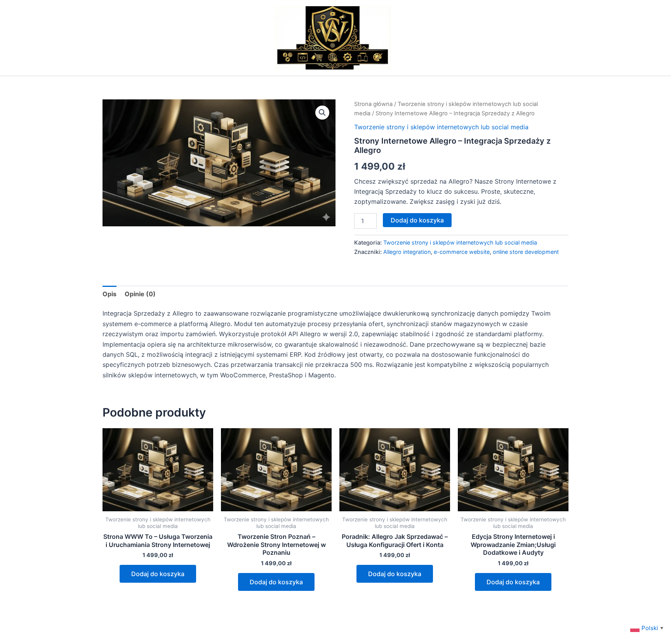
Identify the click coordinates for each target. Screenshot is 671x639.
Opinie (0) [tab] (140, 294)
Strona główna (373, 104)
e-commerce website (462, 251)
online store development (526, 251)
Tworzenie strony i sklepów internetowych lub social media (441, 127)
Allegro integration (407, 251)
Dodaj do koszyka (417, 220)
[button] (322, 113)
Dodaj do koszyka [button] (157, 574)
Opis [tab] (109, 294)
